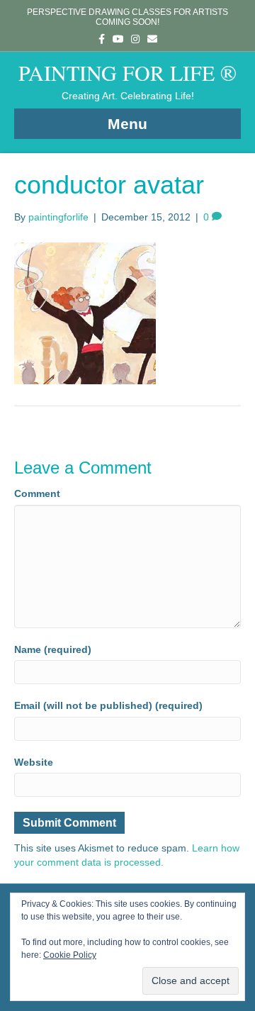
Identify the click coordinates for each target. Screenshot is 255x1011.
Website (33, 762)
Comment (37, 493)
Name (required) (52, 649)
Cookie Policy (69, 955)
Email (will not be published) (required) (108, 705)
